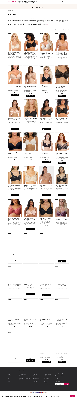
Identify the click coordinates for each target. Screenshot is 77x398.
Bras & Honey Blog (22, 372)
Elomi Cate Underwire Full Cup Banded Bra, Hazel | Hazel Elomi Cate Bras (46, 352)
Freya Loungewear (36, 375)
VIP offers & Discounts (22, 374)
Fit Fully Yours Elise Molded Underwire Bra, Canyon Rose (45, 252)
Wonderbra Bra (46, 379)
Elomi (18, 21)
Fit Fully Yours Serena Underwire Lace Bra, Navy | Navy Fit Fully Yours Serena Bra (14, 285)
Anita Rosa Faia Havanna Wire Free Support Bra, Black (14, 186)
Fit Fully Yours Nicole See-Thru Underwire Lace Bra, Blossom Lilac (62, 219)
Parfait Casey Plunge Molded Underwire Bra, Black (45, 153)
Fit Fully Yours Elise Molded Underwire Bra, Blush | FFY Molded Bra (13, 319)
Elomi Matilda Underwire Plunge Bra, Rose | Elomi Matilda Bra (30, 252)
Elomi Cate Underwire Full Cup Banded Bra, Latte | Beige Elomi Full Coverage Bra (14, 119)
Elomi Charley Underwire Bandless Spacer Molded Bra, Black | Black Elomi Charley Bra (30, 53)
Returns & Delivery (10, 372)
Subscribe (66, 384)
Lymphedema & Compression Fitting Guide (24, 379)
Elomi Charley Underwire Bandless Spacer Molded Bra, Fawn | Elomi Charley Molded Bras (61, 54)
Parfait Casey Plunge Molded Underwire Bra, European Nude (14, 86)
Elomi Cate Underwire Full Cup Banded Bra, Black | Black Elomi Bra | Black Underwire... (62, 86)
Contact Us (9, 375)
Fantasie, (20, 21)
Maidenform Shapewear (47, 374)
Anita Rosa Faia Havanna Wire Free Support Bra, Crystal (61, 252)
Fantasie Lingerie (35, 379)
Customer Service (11, 371)
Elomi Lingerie (46, 375)
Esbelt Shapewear (46, 378)
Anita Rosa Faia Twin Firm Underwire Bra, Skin (29, 285)
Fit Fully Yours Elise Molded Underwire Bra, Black (45, 86)
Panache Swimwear (36, 378)
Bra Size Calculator (22, 375)
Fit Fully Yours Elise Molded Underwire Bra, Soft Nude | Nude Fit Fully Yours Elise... (46, 53)
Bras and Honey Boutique (11, 379)
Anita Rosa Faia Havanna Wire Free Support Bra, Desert (30, 186)
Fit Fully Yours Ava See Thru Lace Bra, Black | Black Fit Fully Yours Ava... (30, 319)
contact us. (48, 24)
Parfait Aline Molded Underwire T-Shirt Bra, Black (46, 219)
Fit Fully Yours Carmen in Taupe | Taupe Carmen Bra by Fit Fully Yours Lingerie (62, 319)
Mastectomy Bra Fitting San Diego (24, 381)
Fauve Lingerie (46, 377)
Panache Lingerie (35, 377)
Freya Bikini (35, 374)
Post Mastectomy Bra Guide (23, 377)
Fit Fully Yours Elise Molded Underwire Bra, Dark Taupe (13, 351)
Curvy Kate (30, 21)
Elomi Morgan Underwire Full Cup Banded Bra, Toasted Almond (45, 319)
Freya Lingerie (35, 372)
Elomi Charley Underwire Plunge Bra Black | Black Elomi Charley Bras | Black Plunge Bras (46, 119)
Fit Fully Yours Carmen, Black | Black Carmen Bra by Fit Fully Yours (61, 285)
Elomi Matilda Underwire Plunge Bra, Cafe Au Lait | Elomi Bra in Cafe (30, 86)
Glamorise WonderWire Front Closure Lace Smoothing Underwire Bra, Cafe (45, 285)
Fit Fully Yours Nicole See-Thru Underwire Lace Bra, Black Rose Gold (62, 153)
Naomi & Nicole (46, 381)
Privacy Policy (10, 382)
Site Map (9, 381)
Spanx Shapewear (35, 382)
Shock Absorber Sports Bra (48, 382)
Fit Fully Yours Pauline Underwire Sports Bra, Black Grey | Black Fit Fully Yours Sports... (14, 253)
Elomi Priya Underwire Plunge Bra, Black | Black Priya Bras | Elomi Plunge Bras (61, 119)
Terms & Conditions (10, 377)
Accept (72, 396)
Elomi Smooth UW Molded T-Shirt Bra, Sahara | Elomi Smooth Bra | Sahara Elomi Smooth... (62, 352)
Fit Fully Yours (24, 21)
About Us (9, 378)
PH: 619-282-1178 (58, 381)
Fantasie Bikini (35, 381)
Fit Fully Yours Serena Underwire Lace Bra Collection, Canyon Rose (14, 219)
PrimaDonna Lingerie (47, 384)
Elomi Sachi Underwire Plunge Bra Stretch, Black (61, 186)
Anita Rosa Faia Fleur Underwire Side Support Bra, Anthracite (30, 351)
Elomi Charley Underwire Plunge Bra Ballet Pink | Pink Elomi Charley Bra (30, 219)
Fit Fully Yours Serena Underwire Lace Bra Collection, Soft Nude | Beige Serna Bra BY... (14, 53)
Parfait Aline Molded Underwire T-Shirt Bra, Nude (30, 153)
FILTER (10, 29)
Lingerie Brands (36, 371)
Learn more (57, 396)
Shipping (9, 374)
